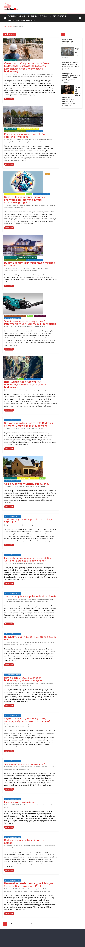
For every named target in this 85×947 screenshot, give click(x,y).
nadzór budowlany (10, 726)
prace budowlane (21, 726)
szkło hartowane (45, 891)
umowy (40, 428)
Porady (34, 16)
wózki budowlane (23, 769)
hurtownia (35, 486)
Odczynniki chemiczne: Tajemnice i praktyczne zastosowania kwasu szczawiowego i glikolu (25, 200)
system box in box (25, 644)
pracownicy (42, 390)
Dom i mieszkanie (10, 60)
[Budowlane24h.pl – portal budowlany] (5, 18)
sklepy (41, 563)
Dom (36, 139)
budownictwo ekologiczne (44, 599)
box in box (40, 642)
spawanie (7, 848)
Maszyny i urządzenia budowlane (21, 20)
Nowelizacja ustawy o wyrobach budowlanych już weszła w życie (23, 679)
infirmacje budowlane (43, 889)
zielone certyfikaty (42, 601)
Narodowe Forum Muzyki (11, 644)
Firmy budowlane (23, 60)
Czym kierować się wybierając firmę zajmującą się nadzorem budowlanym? (27, 720)
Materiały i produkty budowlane (52, 16)
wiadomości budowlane (44, 76)
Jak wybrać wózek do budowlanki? (24, 764)
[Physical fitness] (68, 48)
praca (36, 390)
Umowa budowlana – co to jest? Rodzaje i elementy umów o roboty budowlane (28, 424)
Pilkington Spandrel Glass (19, 891)
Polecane (20, 142)
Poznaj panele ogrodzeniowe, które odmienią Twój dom (25, 135)
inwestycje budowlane (10, 270)
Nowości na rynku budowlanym (15, 131)
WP (28, 726)
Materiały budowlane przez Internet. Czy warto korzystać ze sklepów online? (27, 559)
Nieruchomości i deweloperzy (27, 257)
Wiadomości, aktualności (18, 16)
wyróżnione (39, 142)
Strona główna (8, 26)
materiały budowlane (18, 76)
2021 (25, 525)
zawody (49, 390)
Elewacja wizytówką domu (19, 802)
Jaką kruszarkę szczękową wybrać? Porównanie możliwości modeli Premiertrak (30, 322)
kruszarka (36, 326)
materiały (42, 326)
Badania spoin (30, 845)
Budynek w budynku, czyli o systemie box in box (30, 638)
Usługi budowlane (40, 315)
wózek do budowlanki (10, 769)
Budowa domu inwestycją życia (68, 41)
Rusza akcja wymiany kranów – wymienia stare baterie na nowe (70, 64)
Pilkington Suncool (33, 891)
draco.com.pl (51, 845)
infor (52, 642)
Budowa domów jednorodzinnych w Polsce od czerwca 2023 (29, 264)
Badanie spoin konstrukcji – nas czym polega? (26, 841)
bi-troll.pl (32, 724)
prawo (20, 270)
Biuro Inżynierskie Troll (42, 724)
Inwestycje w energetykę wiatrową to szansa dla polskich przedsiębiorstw (71, 77)
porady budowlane (30, 76)
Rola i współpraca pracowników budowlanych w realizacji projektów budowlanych (25, 384)
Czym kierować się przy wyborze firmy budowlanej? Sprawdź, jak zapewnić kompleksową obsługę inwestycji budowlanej (26, 67)
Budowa (29, 525)
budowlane (28, 74)
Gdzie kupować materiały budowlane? (26, 483)
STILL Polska (52, 766)
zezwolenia (48, 525)
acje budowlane (31, 642)
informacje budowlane (39, 74)
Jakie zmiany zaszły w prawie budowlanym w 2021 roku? (30, 521)
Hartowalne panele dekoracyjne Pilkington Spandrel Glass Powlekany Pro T (29, 884)
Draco (45, 845)
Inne (47, 174)
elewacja (35, 805)
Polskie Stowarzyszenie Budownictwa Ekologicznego (20, 601)
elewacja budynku (44, 805)
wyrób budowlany (25, 685)
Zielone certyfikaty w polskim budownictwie (30, 596)
